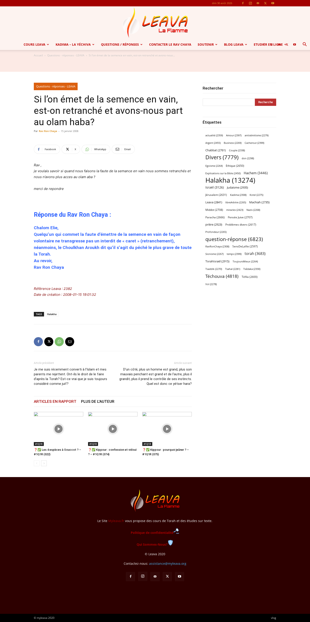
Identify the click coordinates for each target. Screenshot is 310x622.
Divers (222, 157)
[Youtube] (272, 3)
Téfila (250, 277)
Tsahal (232, 269)
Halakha (52, 314)
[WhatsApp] (59, 341)
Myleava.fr (116, 521)
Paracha (215, 217)
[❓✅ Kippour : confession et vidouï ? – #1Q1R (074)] (113, 429)
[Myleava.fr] (155, 22)
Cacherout (254, 142)
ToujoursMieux (245, 261)
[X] (265, 3)
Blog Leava (234, 44)
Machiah (259, 202)
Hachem (256, 173)
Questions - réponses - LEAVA (65, 55)
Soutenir (206, 44)
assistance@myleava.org (167, 563)
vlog (273, 618)
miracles (234, 209)
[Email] (69, 341)
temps (234, 254)
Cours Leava (34, 44)
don (248, 158)
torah (255, 253)
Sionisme (214, 254)
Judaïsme (237, 187)
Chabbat (215, 150)
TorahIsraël (217, 261)
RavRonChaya (217, 246)
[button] (304, 45)
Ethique (235, 166)
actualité (214, 135)
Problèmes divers (240, 224)
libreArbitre (235, 202)
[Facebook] (242, 3)
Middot (214, 210)
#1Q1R (38, 443)
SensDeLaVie (245, 246)
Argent (213, 142)
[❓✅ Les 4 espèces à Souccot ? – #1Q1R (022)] (58, 429)
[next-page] (44, 463)
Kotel (256, 195)
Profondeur (215, 232)
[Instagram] (250, 3)
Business (232, 142)
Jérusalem (216, 195)
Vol (211, 284)
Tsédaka (251, 269)
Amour (233, 135)
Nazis (253, 209)
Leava (213, 202)
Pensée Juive (240, 217)
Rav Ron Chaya (48, 131)
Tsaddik (213, 269)
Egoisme (214, 165)
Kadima (238, 195)
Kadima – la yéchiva (73, 44)
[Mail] (257, 3)
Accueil (38, 55)
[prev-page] (36, 463)
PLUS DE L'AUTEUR (97, 401)
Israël (214, 187)
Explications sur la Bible (223, 173)
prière (213, 224)
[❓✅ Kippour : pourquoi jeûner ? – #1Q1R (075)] (167, 429)
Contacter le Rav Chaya (170, 44)
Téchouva (222, 276)
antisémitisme (256, 135)
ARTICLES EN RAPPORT (55, 401)
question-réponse (234, 239)
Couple (237, 150)
